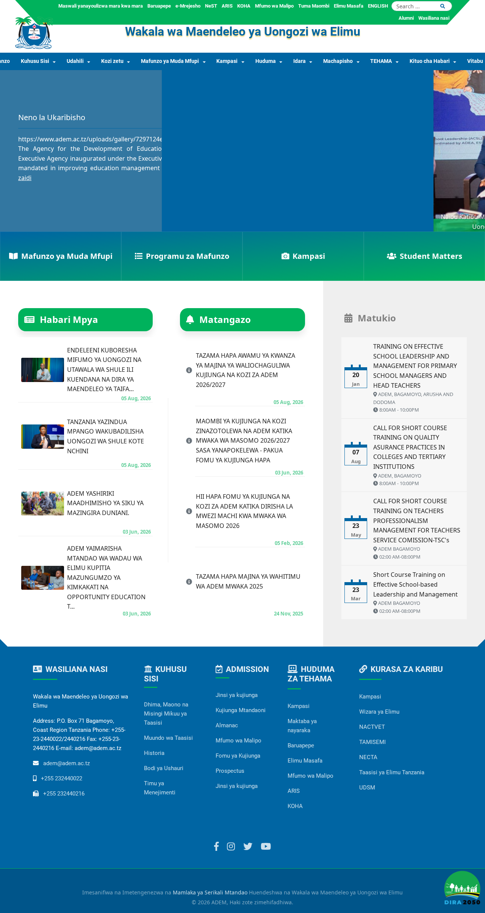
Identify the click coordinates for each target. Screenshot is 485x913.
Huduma (265, 61)
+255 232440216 (63, 793)
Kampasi (227, 61)
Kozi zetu (112, 61)
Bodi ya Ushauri (163, 768)
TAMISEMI (372, 742)
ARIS (227, 6)
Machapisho (338, 61)
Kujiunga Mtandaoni (241, 710)
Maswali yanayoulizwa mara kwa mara (100, 6)
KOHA (243, 6)
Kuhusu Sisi (35, 61)
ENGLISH (378, 6)
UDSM (367, 787)
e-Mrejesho (187, 6)
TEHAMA (381, 61)
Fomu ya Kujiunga (238, 755)
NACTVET (372, 727)
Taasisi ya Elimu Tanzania (391, 772)
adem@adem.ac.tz (66, 763)
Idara (299, 61)
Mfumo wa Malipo (274, 6)
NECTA (368, 757)
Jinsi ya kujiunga (237, 695)
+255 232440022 (61, 778)
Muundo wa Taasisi (168, 737)
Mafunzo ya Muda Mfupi (170, 61)
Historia (154, 753)
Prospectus (230, 770)
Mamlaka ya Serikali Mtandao (210, 892)
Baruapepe (159, 6)
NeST (211, 6)
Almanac (227, 725)
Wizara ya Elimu (379, 711)
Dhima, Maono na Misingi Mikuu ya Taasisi (166, 713)
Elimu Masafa (348, 6)
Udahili (75, 61)
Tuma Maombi (313, 6)
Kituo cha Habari (430, 61)
